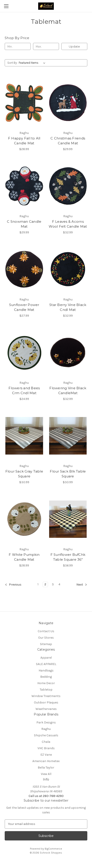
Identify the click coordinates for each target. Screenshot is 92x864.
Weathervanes (46, 709)
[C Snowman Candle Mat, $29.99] (24, 186)
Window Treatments (46, 696)
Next (80, 584)
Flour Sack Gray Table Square (24, 474)
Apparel (46, 657)
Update (74, 46)
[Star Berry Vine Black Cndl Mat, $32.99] (68, 269)
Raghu (46, 729)
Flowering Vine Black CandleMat (67, 390)
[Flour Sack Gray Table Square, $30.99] (24, 436)
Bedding (46, 677)
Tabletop (46, 689)
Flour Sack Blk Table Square (68, 474)
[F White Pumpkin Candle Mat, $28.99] (24, 519)
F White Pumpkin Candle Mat (24, 557)
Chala (46, 742)
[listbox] (33, 63)
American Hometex (46, 761)
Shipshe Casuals (46, 735)
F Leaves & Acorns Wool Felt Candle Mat (68, 224)
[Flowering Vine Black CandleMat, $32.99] (68, 352)
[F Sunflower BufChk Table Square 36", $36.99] (68, 519)
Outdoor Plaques (46, 702)
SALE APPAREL (46, 664)
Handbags (46, 670)
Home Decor (46, 683)
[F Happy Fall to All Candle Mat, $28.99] (24, 102)
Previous (14, 584)
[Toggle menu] (6, 6)
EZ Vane (46, 755)
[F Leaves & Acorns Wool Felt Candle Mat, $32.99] (68, 186)
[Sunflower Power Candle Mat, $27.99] (24, 269)
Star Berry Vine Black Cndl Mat (67, 307)
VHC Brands (46, 748)
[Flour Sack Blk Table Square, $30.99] (68, 436)
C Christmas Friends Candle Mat (67, 140)
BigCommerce (53, 848)
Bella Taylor (46, 767)
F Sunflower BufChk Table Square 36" (68, 557)
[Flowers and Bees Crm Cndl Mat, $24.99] (24, 352)
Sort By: (12, 62)
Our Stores (46, 638)
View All (46, 774)
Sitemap (46, 644)
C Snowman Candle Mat (24, 224)
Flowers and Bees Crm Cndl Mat (24, 390)
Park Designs (46, 722)
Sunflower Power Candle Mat (24, 307)
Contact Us (46, 631)
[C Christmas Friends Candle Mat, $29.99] (68, 102)
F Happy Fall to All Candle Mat (24, 140)
